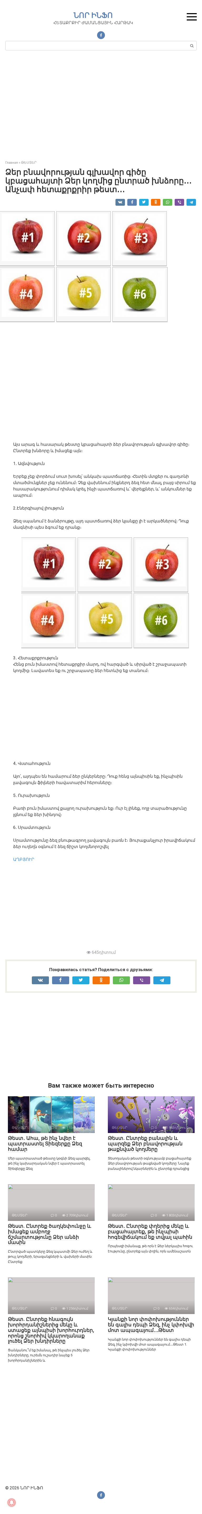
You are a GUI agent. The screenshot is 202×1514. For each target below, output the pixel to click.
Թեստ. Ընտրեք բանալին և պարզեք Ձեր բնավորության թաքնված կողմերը (145, 1143)
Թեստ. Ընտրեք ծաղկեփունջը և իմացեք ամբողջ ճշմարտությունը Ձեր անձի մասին (49, 1234)
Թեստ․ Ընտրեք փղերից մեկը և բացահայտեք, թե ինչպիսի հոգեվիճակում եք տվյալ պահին (150, 1231)
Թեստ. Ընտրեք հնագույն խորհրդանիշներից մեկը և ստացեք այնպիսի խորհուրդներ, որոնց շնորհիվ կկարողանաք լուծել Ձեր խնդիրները (51, 1330)
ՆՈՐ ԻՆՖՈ (93, 15)
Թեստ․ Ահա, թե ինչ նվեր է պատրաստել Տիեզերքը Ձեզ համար (45, 1143)
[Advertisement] (101, 107)
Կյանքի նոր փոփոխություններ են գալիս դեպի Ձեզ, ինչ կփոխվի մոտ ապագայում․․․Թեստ (151, 1324)
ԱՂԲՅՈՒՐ (23, 859)
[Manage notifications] (11, 1502)
